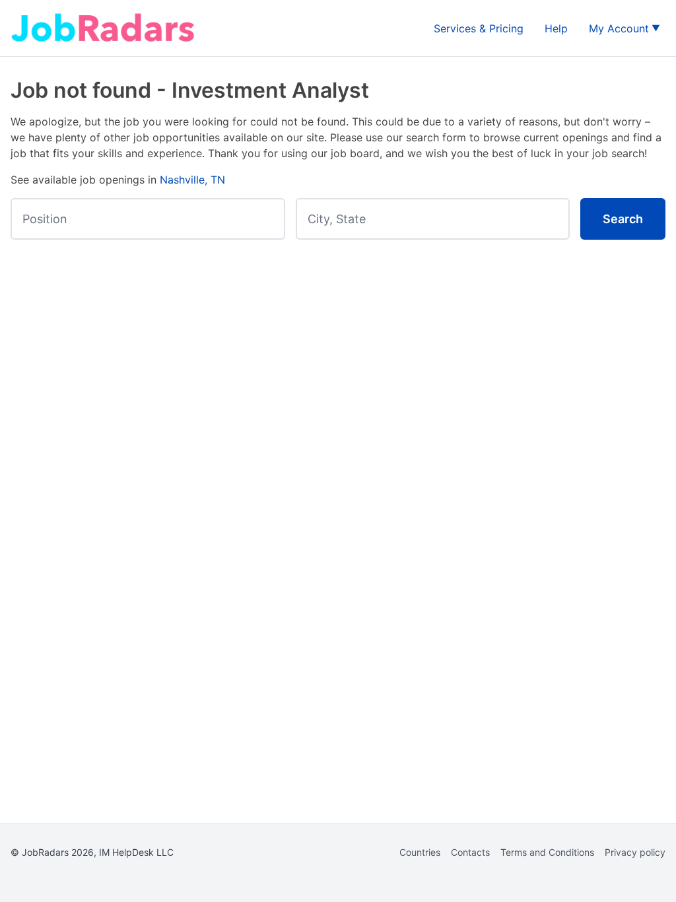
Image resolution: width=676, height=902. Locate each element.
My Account (619, 28)
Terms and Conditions (547, 852)
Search (623, 219)
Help (556, 28)
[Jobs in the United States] (103, 28)
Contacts (470, 852)
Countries (419, 852)
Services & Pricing (479, 28)
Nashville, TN (192, 179)
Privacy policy (635, 852)
